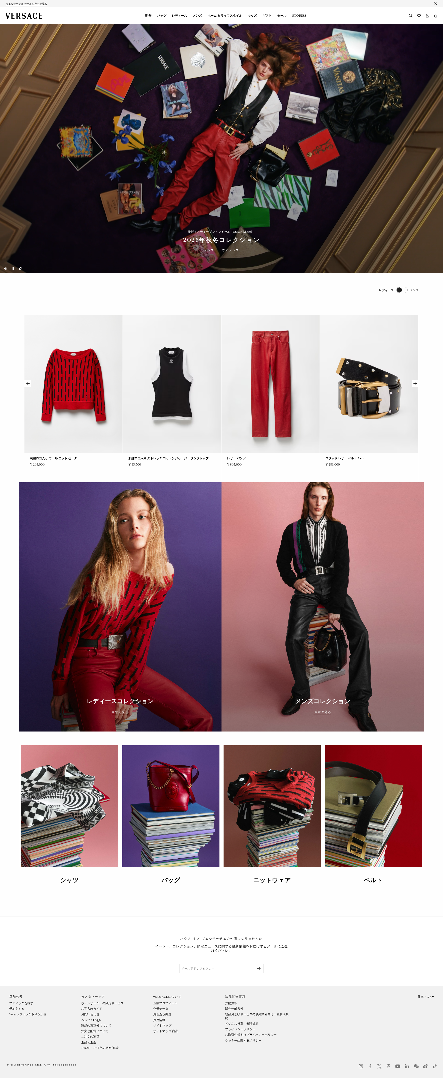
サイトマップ (162, 1025)
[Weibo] (425, 1066)
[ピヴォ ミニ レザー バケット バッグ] (73, 384)
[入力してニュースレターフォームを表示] (260, 968)
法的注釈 (231, 1003)
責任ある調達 (162, 1014)
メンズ (197, 16)
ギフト (267, 16)
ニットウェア (272, 880)
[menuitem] (148, 15)
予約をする (16, 1009)
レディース (179, 16)
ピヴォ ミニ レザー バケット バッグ (54, 458)
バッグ (161, 16)
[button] (435, 16)
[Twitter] (379, 1066)
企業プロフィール (165, 1003)
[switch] (399, 290)
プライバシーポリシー (240, 1029)
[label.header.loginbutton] (427, 16)
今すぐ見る (120, 712)
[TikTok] (434, 1066)
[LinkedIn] (407, 1066)
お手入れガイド (91, 1009)
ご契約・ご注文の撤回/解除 (100, 1048)
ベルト (373, 880)
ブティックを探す (21, 1003)
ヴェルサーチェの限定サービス (102, 1003)
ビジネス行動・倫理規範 (241, 1024)
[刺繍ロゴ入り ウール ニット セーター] (369, 384)
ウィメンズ (230, 250)
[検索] (411, 16)
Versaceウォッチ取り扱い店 (28, 1014)
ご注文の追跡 (90, 1037)
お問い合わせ (90, 1014)
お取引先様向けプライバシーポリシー (251, 1035)
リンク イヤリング (239, 458)
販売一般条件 (234, 1009)
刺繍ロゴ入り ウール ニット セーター (351, 458)
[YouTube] (398, 1066)
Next (415, 383)
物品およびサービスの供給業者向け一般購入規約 (257, 1016)
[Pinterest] (388, 1066)
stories (299, 16)
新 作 (148, 16)
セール (282, 16)
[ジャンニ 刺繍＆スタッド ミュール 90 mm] (172, 384)
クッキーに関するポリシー (243, 1040)
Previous (27, 383)
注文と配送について (94, 1031)
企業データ (160, 1009)
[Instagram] (361, 1066)
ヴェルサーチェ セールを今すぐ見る (26, 3)
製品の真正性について (96, 1025)
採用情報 (159, 1020)
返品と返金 (88, 1042)
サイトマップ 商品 (165, 1031)
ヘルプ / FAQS (91, 1020)
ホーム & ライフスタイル (225, 16)
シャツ (69, 880)
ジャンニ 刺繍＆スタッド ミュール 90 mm (157, 458)
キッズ (252, 16)
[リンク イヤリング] (271, 384)
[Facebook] (370, 1066)
